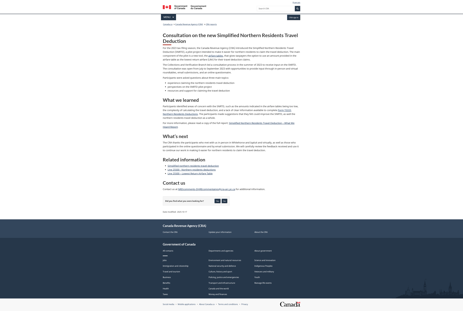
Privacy (244, 304)
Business (167, 277)
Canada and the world (219, 288)
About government (263, 250)
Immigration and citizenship (175, 266)
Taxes (165, 294)
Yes (217, 201)
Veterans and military (264, 271)
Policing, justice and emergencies (224, 277)
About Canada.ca (206, 304)
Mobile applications (187, 304)
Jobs (165, 260)
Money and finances (218, 294)
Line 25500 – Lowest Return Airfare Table (190, 173)
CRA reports (211, 24)
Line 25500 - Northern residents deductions (192, 169)
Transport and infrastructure (222, 283)
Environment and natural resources (225, 260)
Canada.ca (167, 24)
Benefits (166, 283)
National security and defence (222, 266)
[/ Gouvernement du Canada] (184, 7)
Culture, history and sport (220, 271)
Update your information (220, 232)
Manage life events (263, 283)
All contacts (168, 250)
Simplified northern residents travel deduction (193, 165)
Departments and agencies (221, 250)
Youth (257, 277)
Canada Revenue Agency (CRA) (189, 24)
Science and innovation (265, 260)
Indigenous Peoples (263, 266)
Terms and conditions (228, 304)
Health (166, 288)
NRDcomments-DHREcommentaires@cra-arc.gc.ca (206, 189)
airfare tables (215, 55)
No (224, 201)
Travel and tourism (171, 271)
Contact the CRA (170, 232)
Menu (167, 17)
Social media (168, 304)
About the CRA (261, 232)
